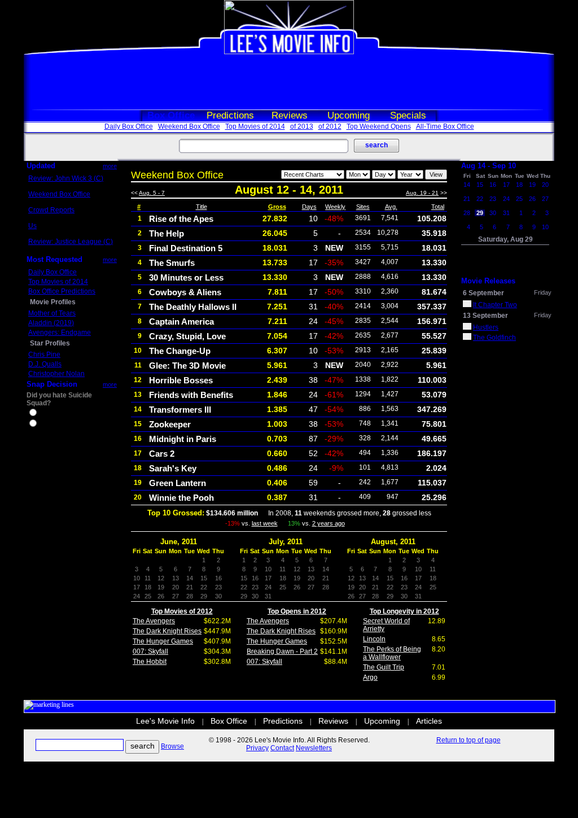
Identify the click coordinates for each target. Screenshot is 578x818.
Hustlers (485, 327)
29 (480, 212)
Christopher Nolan (56, 374)
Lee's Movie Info (165, 720)
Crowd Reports (51, 210)
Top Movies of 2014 (255, 126)
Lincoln (374, 639)
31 (506, 212)
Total (437, 206)
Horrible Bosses (181, 380)
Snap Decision (52, 384)
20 (545, 184)
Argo (370, 677)
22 (480, 198)
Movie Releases (488, 281)
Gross (277, 206)
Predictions (230, 115)
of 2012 (329, 126)
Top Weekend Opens (379, 126)
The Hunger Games (163, 641)
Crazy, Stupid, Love (187, 336)
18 (519, 184)
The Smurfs (172, 263)
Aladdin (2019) (51, 323)
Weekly (335, 206)
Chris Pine (44, 354)
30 (493, 212)
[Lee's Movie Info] (289, 52)
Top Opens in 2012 (297, 611)
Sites (363, 206)
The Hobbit (150, 662)
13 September (485, 316)
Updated (41, 165)
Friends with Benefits (191, 395)
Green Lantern (177, 483)
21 (467, 198)
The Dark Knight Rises (167, 631)
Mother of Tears (52, 313)
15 (480, 184)
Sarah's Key (172, 468)
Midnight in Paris (182, 439)
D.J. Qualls (45, 364)
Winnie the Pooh (181, 497)
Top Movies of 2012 (182, 611)
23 (493, 198)
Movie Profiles (53, 302)
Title (201, 206)
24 (506, 198)
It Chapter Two (495, 305)
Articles (429, 720)
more (110, 166)
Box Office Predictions (61, 291)
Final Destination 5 (185, 248)
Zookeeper (170, 424)
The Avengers (154, 621)
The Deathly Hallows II (193, 307)
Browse (172, 746)
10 (545, 227)
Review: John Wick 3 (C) (65, 178)
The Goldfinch (494, 338)
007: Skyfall (150, 651)
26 (532, 198)
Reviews (290, 115)
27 (545, 198)
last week (265, 523)
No (42, 424)
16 (493, 184)
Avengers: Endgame (59, 332)
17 (506, 184)
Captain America (181, 321)
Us (32, 226)
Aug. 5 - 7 (152, 193)
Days (309, 206)
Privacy (257, 748)
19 (532, 184)
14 (467, 184)
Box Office (171, 115)
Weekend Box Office (189, 126)
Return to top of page (468, 740)
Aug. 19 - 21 (422, 193)
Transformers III (180, 409)
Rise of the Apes (181, 219)
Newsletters (314, 748)
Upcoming (348, 115)
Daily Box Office (128, 126)
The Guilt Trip (383, 667)
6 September (483, 293)
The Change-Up (180, 351)
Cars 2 (161, 453)
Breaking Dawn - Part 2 (282, 651)
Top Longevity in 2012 (404, 611)
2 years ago (328, 523)
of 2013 (301, 126)
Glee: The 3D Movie (187, 365)
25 (519, 198)
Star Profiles (50, 343)
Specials (408, 115)
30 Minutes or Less (186, 277)
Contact (282, 748)
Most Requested (54, 259)
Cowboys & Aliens (185, 292)
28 (467, 212)
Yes (44, 414)
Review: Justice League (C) (70, 242)
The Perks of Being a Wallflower (392, 653)
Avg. (391, 206)
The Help (166, 233)
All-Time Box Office (445, 126)
